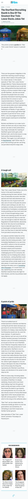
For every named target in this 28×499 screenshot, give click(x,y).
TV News (8, 7)
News (2, 7)
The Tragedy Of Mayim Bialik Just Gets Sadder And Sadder (7, 462)
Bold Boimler (7, 140)
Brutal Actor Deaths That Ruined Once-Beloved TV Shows (19, 463)
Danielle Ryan (6, 21)
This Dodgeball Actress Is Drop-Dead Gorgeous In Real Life (20, 484)
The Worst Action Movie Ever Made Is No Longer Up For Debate (7, 484)
